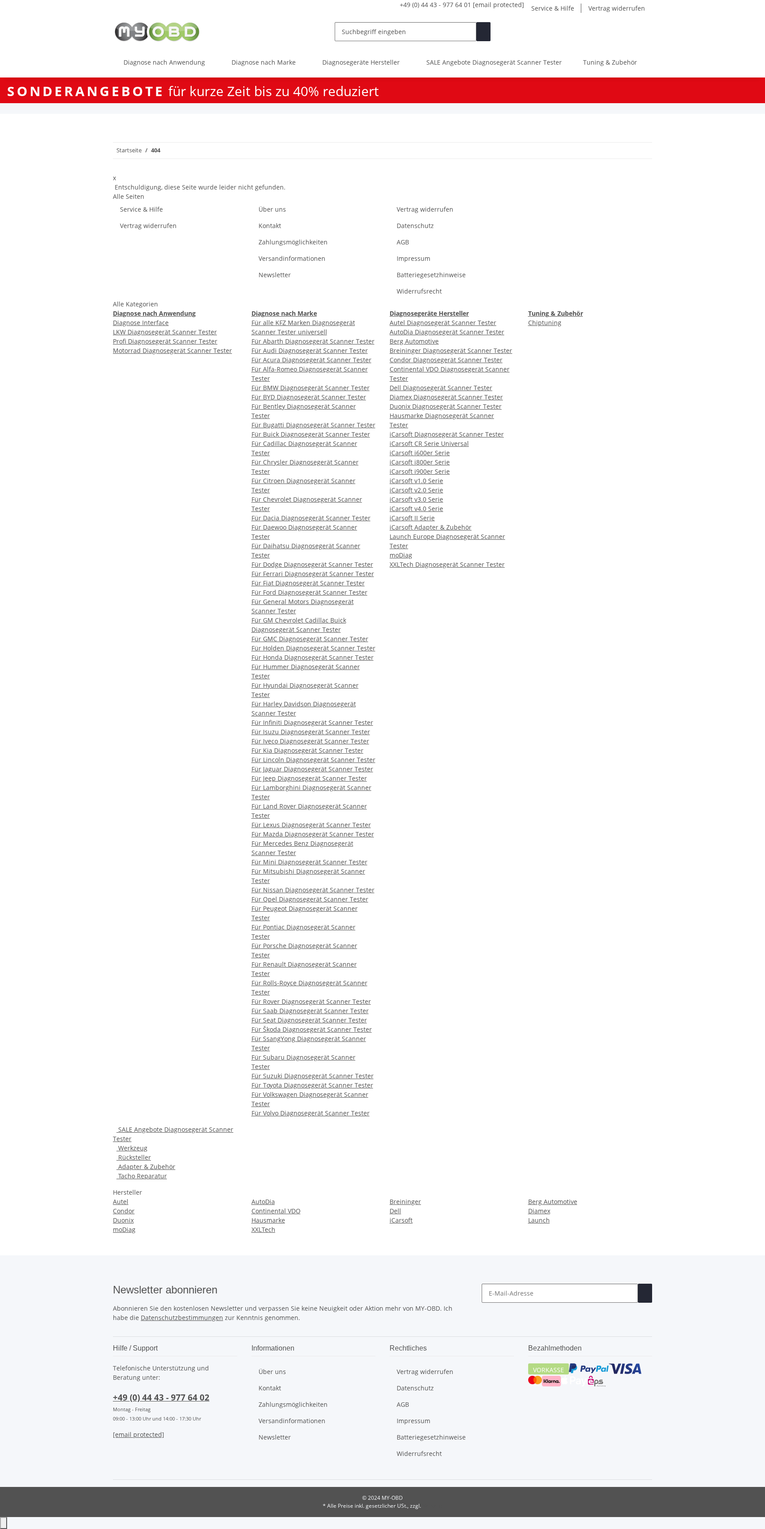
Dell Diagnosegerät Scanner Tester (441, 387)
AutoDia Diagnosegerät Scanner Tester (447, 332)
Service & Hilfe (552, 8)
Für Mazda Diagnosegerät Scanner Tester (312, 834)
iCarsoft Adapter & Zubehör (430, 527)
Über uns (272, 209)
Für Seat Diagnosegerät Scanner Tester (309, 1020)
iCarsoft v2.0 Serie (416, 490)
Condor (124, 1211)
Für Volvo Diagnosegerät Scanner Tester (310, 1113)
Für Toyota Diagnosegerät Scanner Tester (312, 1085)
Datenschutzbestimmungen (182, 1317)
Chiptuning (544, 322)
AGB (403, 242)
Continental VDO (276, 1211)
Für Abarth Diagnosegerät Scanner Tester (313, 341)
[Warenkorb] (645, 31)
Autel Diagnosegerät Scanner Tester (443, 322)
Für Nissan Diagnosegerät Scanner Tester (313, 890)
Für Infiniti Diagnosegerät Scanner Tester (312, 722)
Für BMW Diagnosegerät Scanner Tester (310, 387)
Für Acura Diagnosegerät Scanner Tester (311, 360)
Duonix (123, 1220)
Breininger (405, 1201)
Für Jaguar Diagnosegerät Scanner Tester (312, 769)
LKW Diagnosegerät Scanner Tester (165, 332)
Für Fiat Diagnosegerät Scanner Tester (308, 583)
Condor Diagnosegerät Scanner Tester (446, 360)
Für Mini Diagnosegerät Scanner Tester (309, 862)
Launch (539, 1220)
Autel (120, 1201)
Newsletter (275, 275)
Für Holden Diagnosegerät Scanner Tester (313, 648)
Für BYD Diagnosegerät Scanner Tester (308, 397)
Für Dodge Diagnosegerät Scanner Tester (312, 564)
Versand (432, 1506)
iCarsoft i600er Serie (420, 453)
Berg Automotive (414, 341)
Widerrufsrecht (419, 291)
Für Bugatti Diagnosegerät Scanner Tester (313, 425)
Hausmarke (268, 1220)
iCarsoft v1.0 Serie (416, 480)
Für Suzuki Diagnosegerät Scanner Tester (312, 1076)
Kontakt (270, 225)
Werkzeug (131, 1148)
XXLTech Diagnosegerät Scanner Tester (447, 564)
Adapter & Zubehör (145, 1166)
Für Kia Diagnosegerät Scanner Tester (307, 750)
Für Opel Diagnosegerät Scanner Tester (309, 899)
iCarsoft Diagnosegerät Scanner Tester (447, 434)
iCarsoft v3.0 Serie (416, 499)
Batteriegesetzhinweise (431, 275)
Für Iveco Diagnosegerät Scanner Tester (310, 741)
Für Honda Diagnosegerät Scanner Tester (312, 657)
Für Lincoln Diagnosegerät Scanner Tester (313, 759)
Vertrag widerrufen (616, 8)
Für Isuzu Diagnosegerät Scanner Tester (310, 732)
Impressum (413, 258)
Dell (395, 1211)
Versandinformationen (292, 258)
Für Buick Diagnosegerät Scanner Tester (310, 434)
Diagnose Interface (141, 322)
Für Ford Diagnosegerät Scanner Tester (309, 592)
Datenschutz (415, 225)
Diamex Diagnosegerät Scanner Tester (446, 397)
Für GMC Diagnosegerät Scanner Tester (309, 639)
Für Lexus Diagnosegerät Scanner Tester (311, 825)
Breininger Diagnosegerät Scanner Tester (451, 350)
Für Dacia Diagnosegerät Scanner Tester (311, 518)
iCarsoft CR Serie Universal (429, 443)
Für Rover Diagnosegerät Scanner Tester (311, 1001)
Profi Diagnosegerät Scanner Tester (165, 341)
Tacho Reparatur (141, 1176)
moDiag (401, 555)
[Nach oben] (3, 1523)
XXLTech (263, 1229)
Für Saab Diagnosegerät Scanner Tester (310, 1010)
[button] (617, 31)
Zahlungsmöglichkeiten (293, 242)
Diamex (539, 1211)
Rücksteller (133, 1157)
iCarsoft (401, 1220)
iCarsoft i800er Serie (420, 462)
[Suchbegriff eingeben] (483, 31)
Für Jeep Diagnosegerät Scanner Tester (309, 778)
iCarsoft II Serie (412, 518)
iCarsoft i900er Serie (420, 471)
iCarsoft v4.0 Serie (416, 508)
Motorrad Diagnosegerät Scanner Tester (172, 350)
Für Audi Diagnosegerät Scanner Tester (309, 350)
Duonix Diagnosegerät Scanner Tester (446, 406)
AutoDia (263, 1201)
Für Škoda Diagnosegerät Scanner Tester (311, 1029)
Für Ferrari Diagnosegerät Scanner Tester (312, 573)
